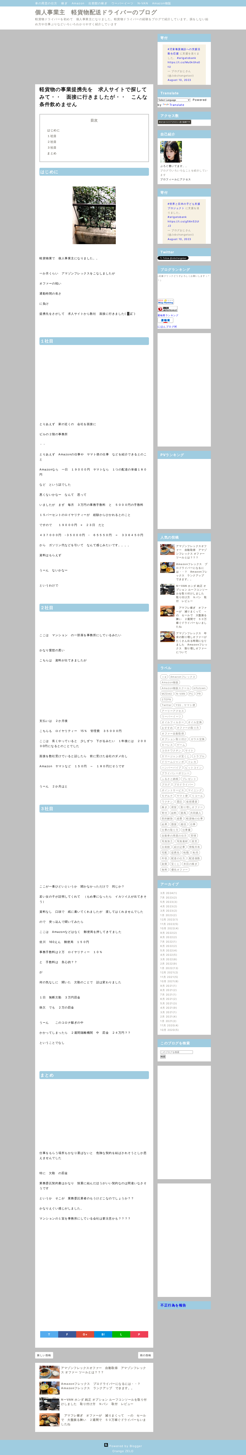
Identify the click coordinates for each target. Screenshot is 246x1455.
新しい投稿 (44, 1355)
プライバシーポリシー (176, 773)
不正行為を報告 (173, 1305)
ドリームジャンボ (173, 761)
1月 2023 (168, 915)
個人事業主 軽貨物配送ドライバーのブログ (96, 12)
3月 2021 (168, 1012)
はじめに (53, 130)
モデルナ (167, 795)
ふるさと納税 (170, 778)
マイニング (195, 790)
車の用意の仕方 (46, 3)
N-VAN (143, 3)
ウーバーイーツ (123, 3)
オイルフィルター (173, 722)
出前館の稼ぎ (98, 3)
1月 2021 (167, 1021)
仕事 (193, 824)
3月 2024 (168, 892)
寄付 (164, 812)
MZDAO (167, 693)
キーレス (167, 744)
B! (103, 1334)
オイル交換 (195, 722)
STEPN (166, 699)
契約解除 (167, 818)
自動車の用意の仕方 (174, 835)
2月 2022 (168, 963)
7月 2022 (168, 941)
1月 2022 (168, 968)
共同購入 (195, 812)
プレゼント (189, 778)
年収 (164, 858)
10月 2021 (168, 981)
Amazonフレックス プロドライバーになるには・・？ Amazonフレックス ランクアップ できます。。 (192, 571)
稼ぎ (65, 3)
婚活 (183, 824)
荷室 (174, 807)
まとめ (52, 153)
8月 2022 (168, 937)
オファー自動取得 (173, 733)
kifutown (200, 688)
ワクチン (167, 801)
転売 (195, 852)
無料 (164, 869)
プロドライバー (184, 784)
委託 (179, 801)
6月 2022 (168, 945)
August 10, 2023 (179, 79)
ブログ (166, 784)
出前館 (166, 846)
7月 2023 (168, 897)
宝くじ (175, 863)
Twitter (167, 705)
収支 (194, 841)
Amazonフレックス (183, 676)
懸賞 (174, 824)
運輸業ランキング (168, 315)
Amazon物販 (161, 3)
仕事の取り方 (170, 829)
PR (199, 693)
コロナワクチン (171, 750)
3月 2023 (168, 910)
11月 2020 (168, 1025)
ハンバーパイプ (171, 767)
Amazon (79, 3)
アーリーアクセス (173, 710)
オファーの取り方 (188, 727)
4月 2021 (168, 1007)
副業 (164, 863)
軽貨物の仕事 (194, 818)
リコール (197, 795)
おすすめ (167, 727)
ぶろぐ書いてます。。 (174, 165)
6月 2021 (168, 998)
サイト (189, 750)
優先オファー (179, 869)
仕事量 (186, 829)
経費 (179, 818)
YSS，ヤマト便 (185, 705)
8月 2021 (168, 990)
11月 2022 (168, 923)
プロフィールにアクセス (175, 179)
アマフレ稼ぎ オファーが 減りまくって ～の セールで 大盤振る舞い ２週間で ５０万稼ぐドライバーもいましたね (103, 1420)
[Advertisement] (94, 59)
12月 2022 (168, 919)
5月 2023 (168, 901)
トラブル (199, 756)
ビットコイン (193, 767)
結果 (164, 824)
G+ (85, 1334)
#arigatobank (186, 57)
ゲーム (181, 744)
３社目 (52, 147)
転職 (186, 852)
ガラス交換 (198, 739)
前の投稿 (145, 1355)
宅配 (164, 852)
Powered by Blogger (125, 1446)
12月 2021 (168, 972)
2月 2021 (168, 1016)
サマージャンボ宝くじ (176, 756)
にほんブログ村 (167, 326)
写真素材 (182, 841)
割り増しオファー (192, 807)
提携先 (175, 852)
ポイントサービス (173, 790)
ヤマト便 (182, 795)
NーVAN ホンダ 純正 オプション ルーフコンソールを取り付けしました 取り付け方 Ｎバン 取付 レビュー (192, 593)
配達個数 (194, 858)
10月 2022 (169, 928)
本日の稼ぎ (191, 863)
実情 (193, 835)
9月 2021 (168, 985)
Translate (176, 105)
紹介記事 (179, 846)
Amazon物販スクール (176, 688)
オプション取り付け (174, 739)
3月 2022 (168, 959)
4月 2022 (168, 954)
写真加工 (167, 841)
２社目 (52, 142)
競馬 (183, 812)
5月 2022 (168, 950)
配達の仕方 (178, 858)
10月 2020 (169, 1029)
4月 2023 (168, 906)
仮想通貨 (191, 801)
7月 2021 (167, 994)
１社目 (52, 136)
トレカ (192, 761)
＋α (164, 676)
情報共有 (194, 846)
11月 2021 (168, 976)
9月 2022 (168, 932)
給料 (174, 812)
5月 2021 (168, 1003)
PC (191, 693)
